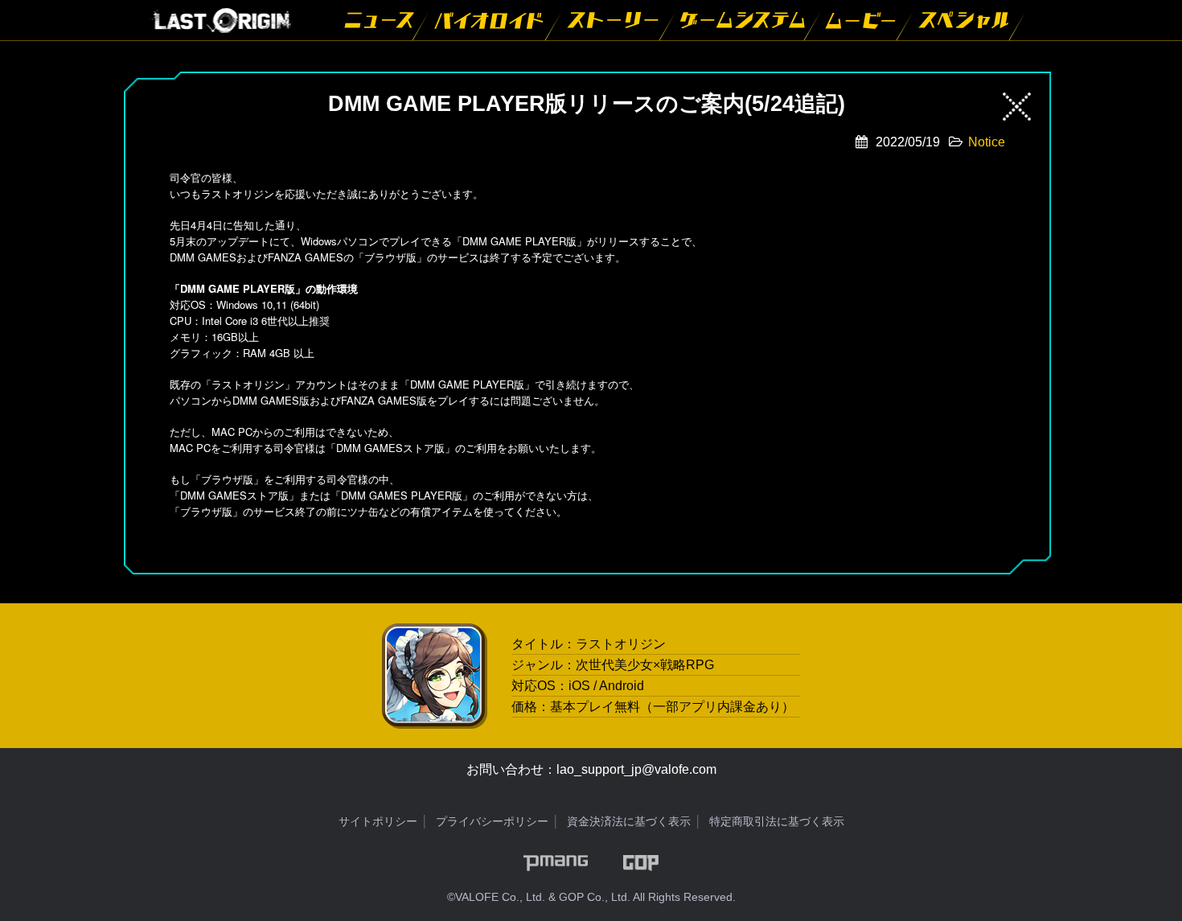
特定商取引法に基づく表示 (776, 821)
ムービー (862, 20)
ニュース (380, 20)
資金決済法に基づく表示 (629, 821)
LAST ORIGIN (221, 20)
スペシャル (965, 20)
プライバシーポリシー (492, 821)
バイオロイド (491, 20)
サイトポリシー (378, 821)
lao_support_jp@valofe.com (636, 769)
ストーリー (614, 20)
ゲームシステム (743, 20)
